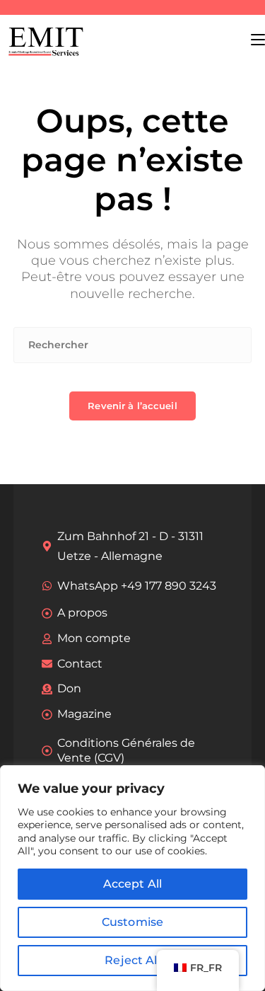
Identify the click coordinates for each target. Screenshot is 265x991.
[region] (132, 878)
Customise (132, 922)
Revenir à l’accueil (132, 405)
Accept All (133, 883)
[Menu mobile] (258, 39)
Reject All (132, 960)
